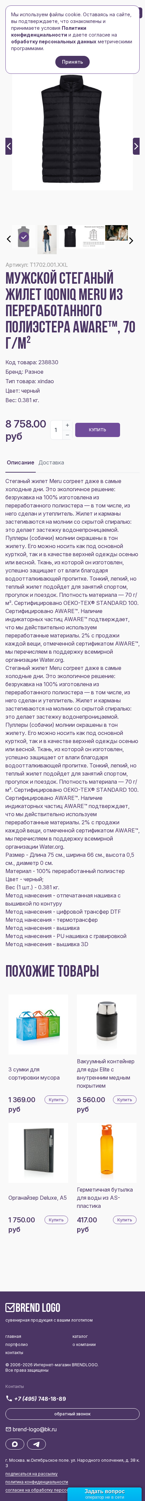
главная (13, 1336)
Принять (72, 62)
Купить (97, 429)
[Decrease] (67, 434)
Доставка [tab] (51, 462)
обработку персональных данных (53, 41)
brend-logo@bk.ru (35, 1429)
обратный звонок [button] (72, 1413)
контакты (14, 1352)
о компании (84, 1344)
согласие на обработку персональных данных (52, 1490)
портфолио (16, 1344)
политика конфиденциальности (36, 1481)
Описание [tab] (20, 462)
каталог (80, 1336)
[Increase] (67, 425)
